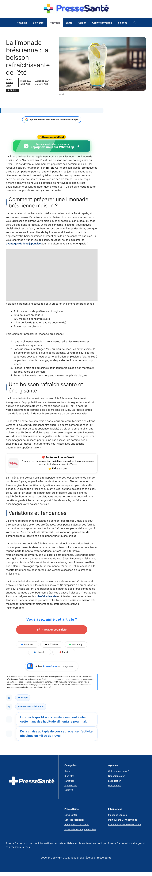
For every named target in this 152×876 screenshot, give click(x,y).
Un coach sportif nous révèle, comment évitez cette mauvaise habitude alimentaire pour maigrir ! (56, 719)
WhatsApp (77, 644)
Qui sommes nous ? (118, 771)
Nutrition (55, 22)
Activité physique (102, 22)
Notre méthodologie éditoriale (80, 829)
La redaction (114, 780)
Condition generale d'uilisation (124, 824)
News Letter (70, 814)
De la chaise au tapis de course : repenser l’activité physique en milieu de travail (56, 733)
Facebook (29, 644)
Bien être (38, 22)
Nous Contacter (116, 776)
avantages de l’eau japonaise (23, 243)
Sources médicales (74, 819)
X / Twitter (53, 644)
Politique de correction (76, 824)
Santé (69, 22)
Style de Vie (70, 785)
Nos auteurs (114, 785)
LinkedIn (41, 652)
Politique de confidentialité (122, 819)
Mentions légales (117, 814)
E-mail (65, 652)
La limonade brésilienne (30, 706)
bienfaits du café (47, 596)
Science (122, 22)
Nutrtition (69, 780)
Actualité (22, 22)
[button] (134, 22)
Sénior (82, 22)
